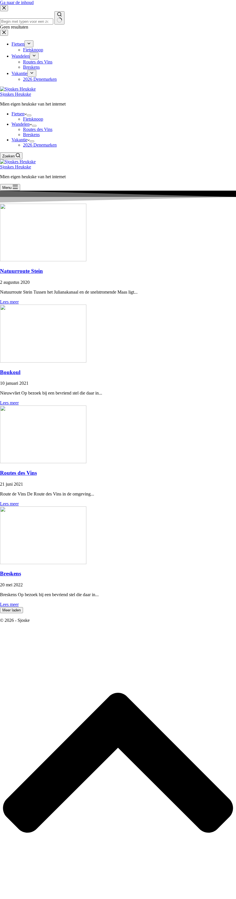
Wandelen (21, 124)
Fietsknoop (33, 119)
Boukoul (10, 372)
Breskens (31, 134)
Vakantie (19, 139)
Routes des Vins (37, 129)
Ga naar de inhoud (17, 2)
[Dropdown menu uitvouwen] (29, 115)
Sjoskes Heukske (15, 94)
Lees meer (9, 301)
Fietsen (18, 113)
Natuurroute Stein (21, 271)
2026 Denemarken (40, 144)
